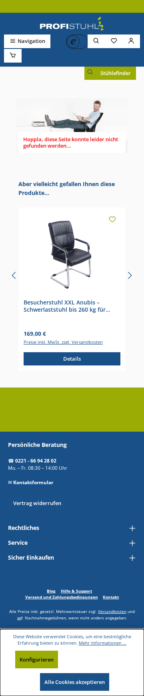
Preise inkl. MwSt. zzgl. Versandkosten (63, 342)
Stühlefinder (115, 73)
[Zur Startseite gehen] (72, 23)
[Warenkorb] (13, 55)
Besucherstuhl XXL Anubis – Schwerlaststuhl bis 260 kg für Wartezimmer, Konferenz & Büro (68, 306)
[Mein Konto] (131, 41)
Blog (51, 591)
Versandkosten (112, 611)
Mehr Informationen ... (102, 643)
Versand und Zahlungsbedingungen (61, 597)
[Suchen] (96, 41)
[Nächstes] (130, 275)
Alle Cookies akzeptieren (74, 682)
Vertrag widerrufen (37, 503)
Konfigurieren (37, 659)
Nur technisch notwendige (98, 659)
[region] (72, 275)
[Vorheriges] (14, 275)
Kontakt (111, 597)
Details (72, 358)
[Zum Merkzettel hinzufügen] (112, 221)
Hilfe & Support (76, 591)
